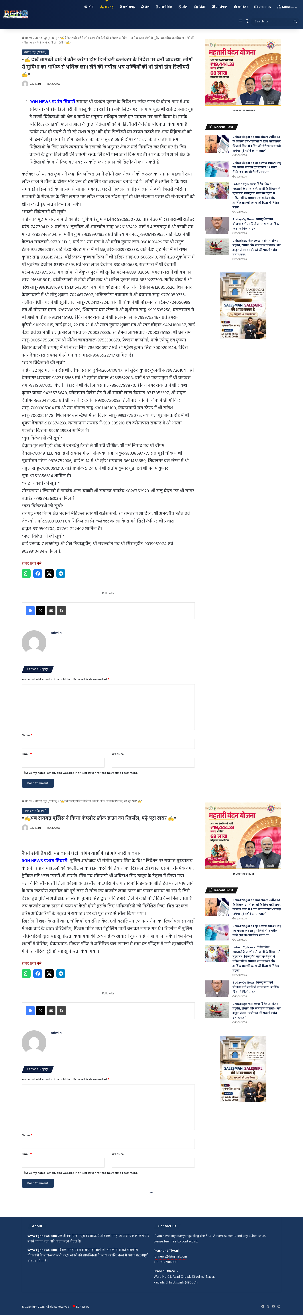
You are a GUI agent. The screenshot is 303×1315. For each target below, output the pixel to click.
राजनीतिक (165, 7)
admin (33, 84)
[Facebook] (30, 610)
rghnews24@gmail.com (170, 1256)
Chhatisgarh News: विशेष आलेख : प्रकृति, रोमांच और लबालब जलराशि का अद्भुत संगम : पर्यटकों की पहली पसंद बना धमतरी (256, 247)
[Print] (61, 610)
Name (27, 735)
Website (118, 754)
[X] (40, 610)
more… (287, 7)
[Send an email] (39, 84)
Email (27, 754)
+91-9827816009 (165, 1262)
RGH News (82, 1307)
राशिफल (221, 7)
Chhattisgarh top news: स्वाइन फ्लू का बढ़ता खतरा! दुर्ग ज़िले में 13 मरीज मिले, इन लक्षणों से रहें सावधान (256, 167)
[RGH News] (15, 14)
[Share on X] (49, 573)
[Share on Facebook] (37, 573)
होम (91, 7)
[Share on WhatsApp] (26, 573)
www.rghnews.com (42, 1236)
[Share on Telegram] (60, 573)
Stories (264, 7)
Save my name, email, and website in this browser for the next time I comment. (81, 773)
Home (28, 38)
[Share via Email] (51, 610)
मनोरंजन (242, 7)
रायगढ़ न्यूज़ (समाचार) (46, 38)
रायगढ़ (109, 7)
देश (147, 7)
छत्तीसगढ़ (128, 7)
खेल (184, 7)
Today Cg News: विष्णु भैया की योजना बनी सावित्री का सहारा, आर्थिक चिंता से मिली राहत (255, 224)
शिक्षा (202, 7)
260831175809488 (243, 110)
